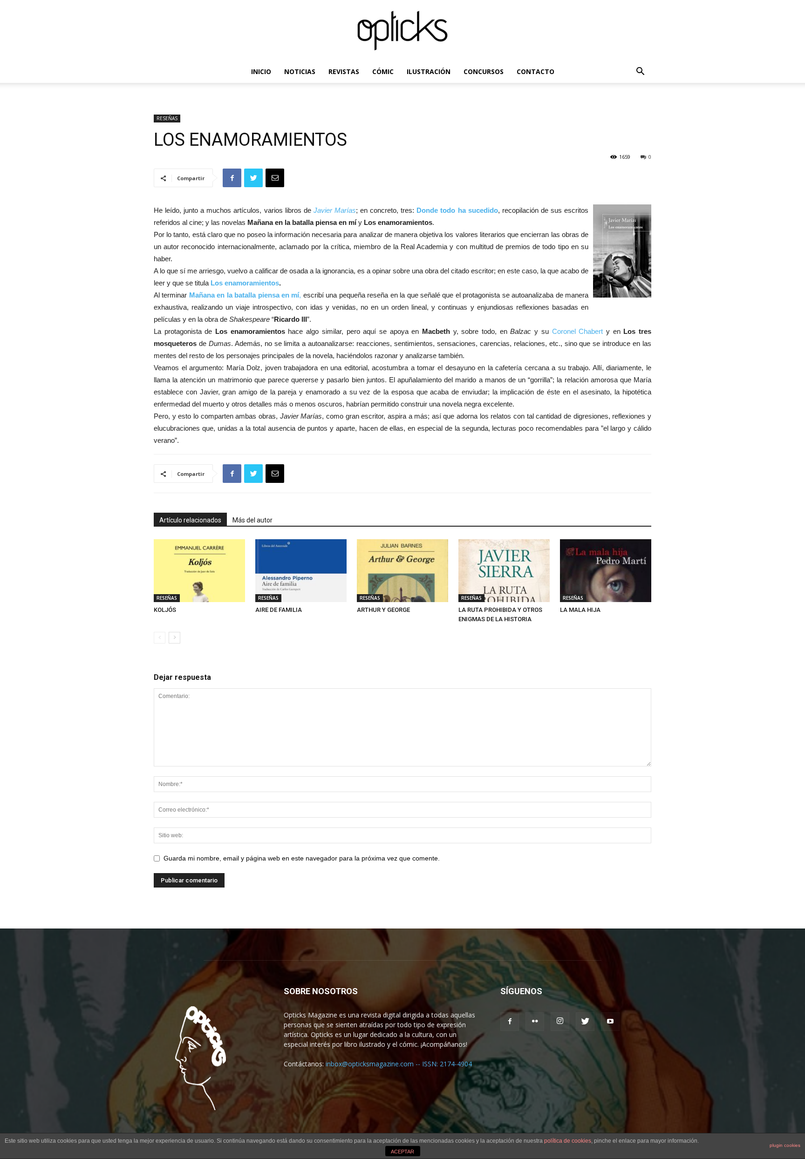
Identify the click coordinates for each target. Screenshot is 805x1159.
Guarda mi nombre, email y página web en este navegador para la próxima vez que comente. (302, 858)
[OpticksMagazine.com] (402, 30)
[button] (640, 72)
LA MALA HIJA (580, 609)
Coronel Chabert (579, 331)
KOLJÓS (165, 609)
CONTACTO (535, 71)
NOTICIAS (299, 71)
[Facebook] (509, 1021)
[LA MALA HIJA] (605, 570)
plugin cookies (785, 1145)
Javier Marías (335, 210)
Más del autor (252, 520)
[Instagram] (560, 1021)
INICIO (261, 71)
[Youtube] (610, 1021)
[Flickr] (534, 1021)
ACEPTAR (402, 1151)
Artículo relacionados (190, 520)
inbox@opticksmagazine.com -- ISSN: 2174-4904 (399, 1063)
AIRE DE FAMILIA (278, 609)
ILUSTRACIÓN (428, 71)
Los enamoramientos (245, 283)
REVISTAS (343, 71)
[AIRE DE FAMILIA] (301, 570)
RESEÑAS (167, 118)
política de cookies (567, 1141)
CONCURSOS (484, 71)
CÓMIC (383, 71)
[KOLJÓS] (199, 570)
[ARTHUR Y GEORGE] (402, 570)
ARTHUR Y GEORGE (383, 609)
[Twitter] (585, 1021)
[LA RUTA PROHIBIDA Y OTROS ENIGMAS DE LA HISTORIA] (504, 570)
